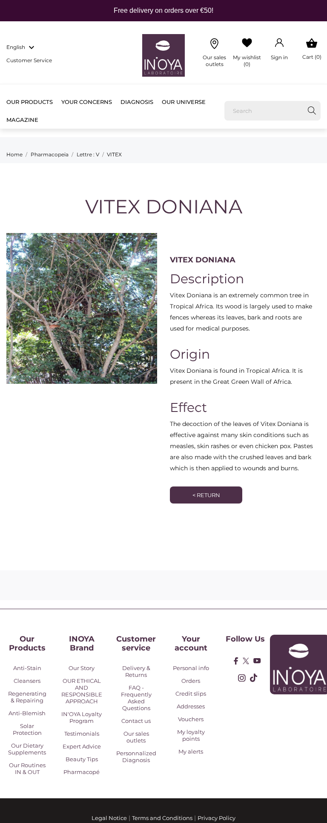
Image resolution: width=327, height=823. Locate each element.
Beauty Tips (82, 759)
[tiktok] (253, 677)
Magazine (22, 119)
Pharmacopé (81, 771)
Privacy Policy (216, 817)
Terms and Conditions (162, 817)
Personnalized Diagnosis (136, 756)
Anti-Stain (27, 668)
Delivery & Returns (136, 671)
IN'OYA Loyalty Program (81, 717)
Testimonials (81, 733)
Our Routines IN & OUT (27, 768)
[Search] (311, 110)
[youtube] (257, 660)
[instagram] (242, 678)
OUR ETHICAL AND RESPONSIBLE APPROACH (81, 691)
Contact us (136, 720)
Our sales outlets (136, 737)
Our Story (82, 668)
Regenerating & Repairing (27, 697)
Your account (191, 643)
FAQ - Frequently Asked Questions (136, 697)
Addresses (191, 706)
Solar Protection (27, 729)
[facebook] (236, 661)
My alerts (190, 751)
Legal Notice (109, 817)
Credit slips (190, 693)
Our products (29, 101)
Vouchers (191, 719)
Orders (190, 680)
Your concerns (86, 101)
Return (206, 495)
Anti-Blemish (27, 713)
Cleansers (27, 680)
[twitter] (246, 661)
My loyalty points (191, 735)
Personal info (191, 668)
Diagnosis (136, 101)
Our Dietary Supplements (27, 749)
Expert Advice (82, 746)
